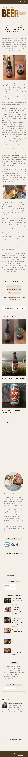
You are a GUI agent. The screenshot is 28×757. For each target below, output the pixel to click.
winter (19, 299)
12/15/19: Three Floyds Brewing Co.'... (13, 379)
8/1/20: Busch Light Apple (15, 703)
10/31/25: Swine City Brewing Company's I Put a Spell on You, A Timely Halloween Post (17, 632)
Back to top (21, 755)
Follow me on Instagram (14, 575)
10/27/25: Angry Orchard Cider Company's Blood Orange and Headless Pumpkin (18, 651)
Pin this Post (15, 292)
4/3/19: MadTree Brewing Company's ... (11, 411)
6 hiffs (8, 297)
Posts (7, 585)
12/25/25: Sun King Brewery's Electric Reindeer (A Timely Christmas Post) (16, 610)
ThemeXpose (13, 753)
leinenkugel (14, 297)
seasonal (13, 299)
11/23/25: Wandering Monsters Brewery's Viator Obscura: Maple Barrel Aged (17, 621)
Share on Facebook (14, 286)
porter (20, 297)
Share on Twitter (15, 289)
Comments (9, 588)
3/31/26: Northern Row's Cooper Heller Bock (17, 600)
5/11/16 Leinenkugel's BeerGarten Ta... (10, 347)
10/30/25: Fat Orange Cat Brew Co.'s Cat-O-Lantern (17, 642)
